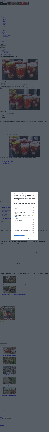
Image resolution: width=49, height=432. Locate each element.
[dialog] (24, 216)
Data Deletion (20, 238)
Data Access (24, 238)
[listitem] (24, 206)
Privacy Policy (28, 238)
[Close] (37, 193)
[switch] (33, 207)
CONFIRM (19, 235)
